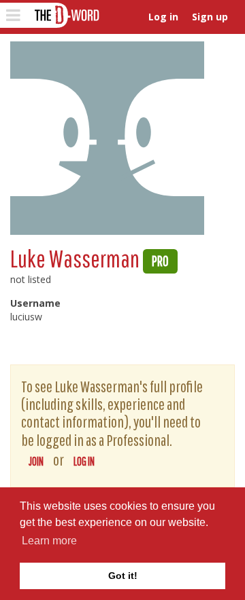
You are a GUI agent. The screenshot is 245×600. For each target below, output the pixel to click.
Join (36, 461)
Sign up (210, 16)
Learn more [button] (49, 540)
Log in (163, 16)
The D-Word (65, 15)
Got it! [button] (122, 575)
